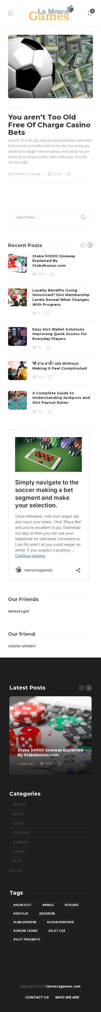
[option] (50, 334)
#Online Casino (25, 931)
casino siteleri (22, 645)
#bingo (48, 905)
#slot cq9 (56, 931)
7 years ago (33, 174)
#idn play (20, 913)
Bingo (18, 814)
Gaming (19, 851)
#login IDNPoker (60, 922)
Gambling (21, 842)
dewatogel (18, 611)
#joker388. (47, 913)
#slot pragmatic (26, 939)
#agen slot (22, 905)
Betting (16, 108)
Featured (21, 833)
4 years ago (26, 763)
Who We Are (67, 997)
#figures (72, 905)
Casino (19, 823)
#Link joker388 (24, 922)
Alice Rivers (16, 174)
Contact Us (37, 997)
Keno (17, 861)
